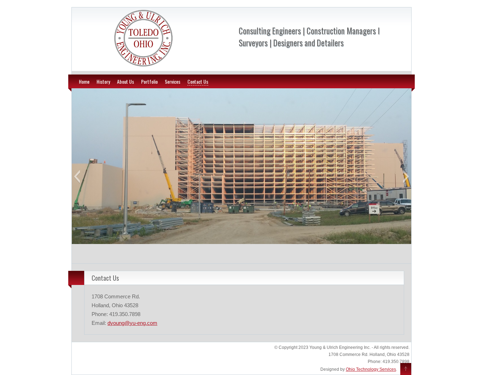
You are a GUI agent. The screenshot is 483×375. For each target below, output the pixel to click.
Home (84, 81)
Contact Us (197, 81)
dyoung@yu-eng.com (132, 323)
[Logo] (143, 67)
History (103, 81)
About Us (125, 81)
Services (172, 81)
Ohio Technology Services (371, 369)
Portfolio (149, 81)
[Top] (406, 369)
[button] (77, 176)
